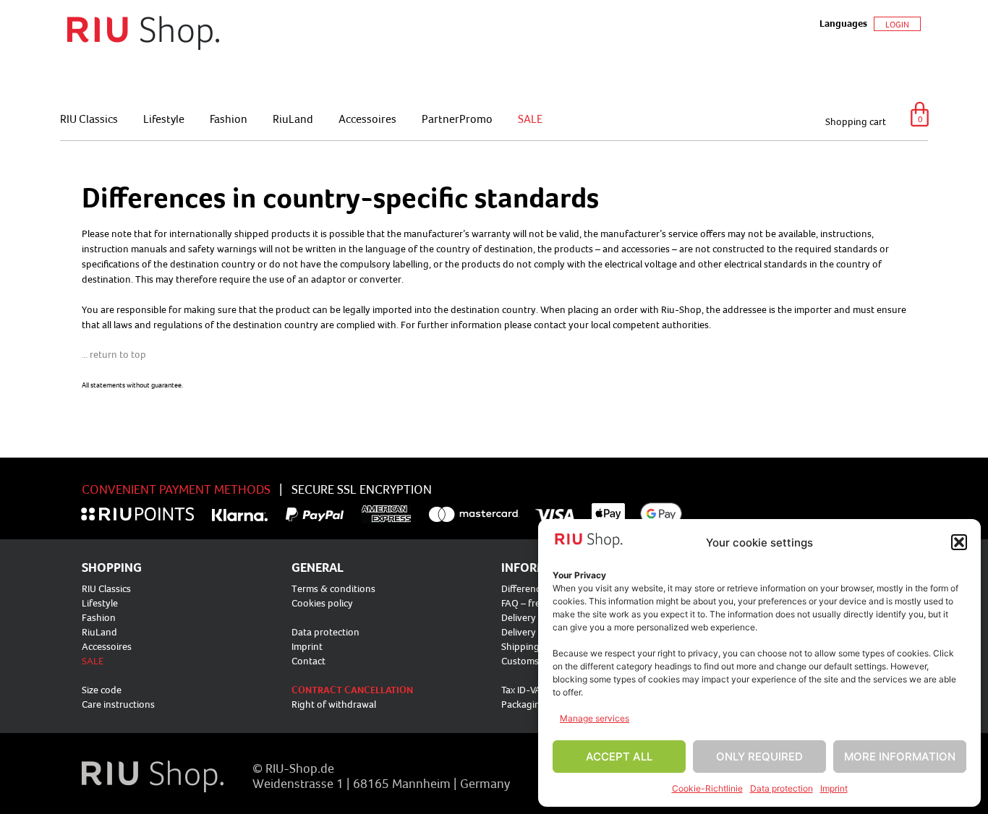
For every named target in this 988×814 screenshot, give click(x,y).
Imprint (834, 788)
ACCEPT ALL (619, 756)
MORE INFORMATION (899, 756)
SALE (530, 118)
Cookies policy (322, 603)
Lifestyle (163, 118)
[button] (959, 542)
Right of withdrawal (333, 704)
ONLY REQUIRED (759, 756)
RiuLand (293, 118)
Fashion (228, 118)
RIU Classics (89, 118)
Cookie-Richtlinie (707, 788)
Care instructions (118, 704)
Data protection (781, 788)
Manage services (594, 718)
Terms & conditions (333, 588)
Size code (102, 689)
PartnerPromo (457, 118)
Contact (308, 661)
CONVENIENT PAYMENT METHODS (176, 489)
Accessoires (367, 118)
